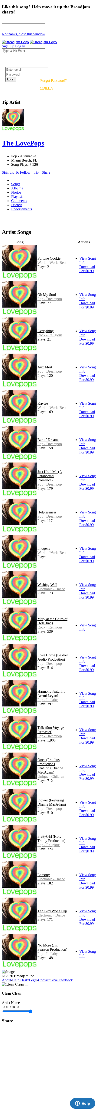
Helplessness (46, 512)
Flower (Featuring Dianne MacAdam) (51, 802)
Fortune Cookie (48, 258)
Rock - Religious (49, 335)
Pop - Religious (48, 845)
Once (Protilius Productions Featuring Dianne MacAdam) (50, 766)
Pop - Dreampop (49, 299)
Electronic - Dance (51, 589)
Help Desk (20, 980)
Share (46, 172)
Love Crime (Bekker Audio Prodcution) (52, 657)
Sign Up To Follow (16, 172)
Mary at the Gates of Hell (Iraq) (52, 621)
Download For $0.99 (87, 269)
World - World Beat (51, 263)
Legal (33, 980)
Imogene (43, 548)
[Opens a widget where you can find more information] (82, 1104)
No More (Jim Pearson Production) (52, 947)
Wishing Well (47, 585)
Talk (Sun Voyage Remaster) (50, 730)
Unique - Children (50, 776)
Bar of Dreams (48, 440)
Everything (45, 331)
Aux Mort (44, 367)
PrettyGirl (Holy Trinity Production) (51, 838)
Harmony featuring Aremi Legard (51, 693)
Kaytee (42, 403)
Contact (44, 980)
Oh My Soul (46, 295)
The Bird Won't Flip (52, 911)
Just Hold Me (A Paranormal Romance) (49, 476)
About (6, 980)
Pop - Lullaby (47, 700)
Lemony (43, 875)
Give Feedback (61, 980)
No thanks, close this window (23, 34)
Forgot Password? (53, 81)
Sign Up (46, 88)
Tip (36, 172)
